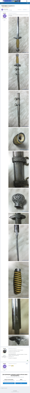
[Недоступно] (18, 139)
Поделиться (20, 9)
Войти (21, 383)
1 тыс (5, 355)
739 (4, 370)
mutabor (4, 13)
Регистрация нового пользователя (8, 383)
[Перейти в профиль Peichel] (4, 351)
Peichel (4, 348)
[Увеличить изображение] (12, 365)
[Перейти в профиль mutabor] (2, 9)
